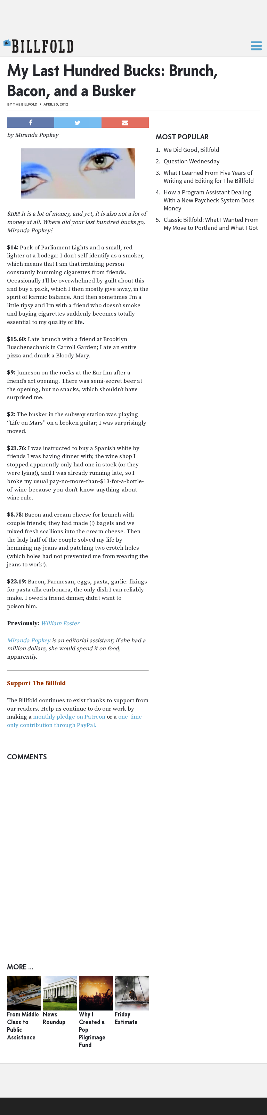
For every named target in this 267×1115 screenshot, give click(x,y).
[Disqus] (133, 853)
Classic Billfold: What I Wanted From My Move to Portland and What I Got (211, 224)
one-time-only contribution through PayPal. (75, 721)
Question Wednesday (191, 161)
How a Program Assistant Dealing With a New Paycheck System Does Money (209, 200)
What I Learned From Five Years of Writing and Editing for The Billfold (209, 177)
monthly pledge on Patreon (69, 717)
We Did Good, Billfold (191, 150)
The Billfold (38, 46)
